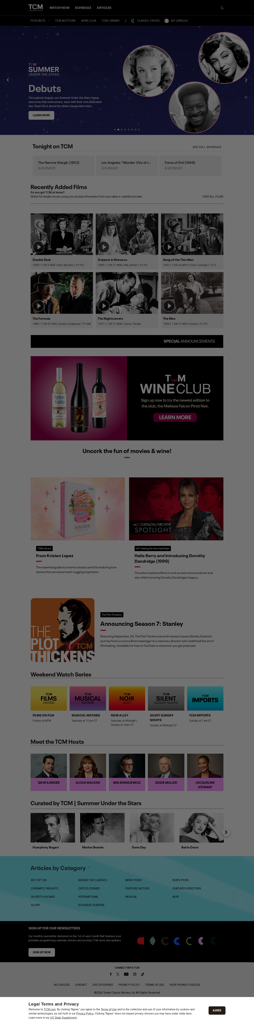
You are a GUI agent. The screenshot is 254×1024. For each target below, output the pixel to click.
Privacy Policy (85, 1013)
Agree (217, 1010)
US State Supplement (63, 1017)
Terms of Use (109, 1009)
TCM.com (50, 1009)
